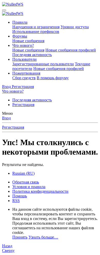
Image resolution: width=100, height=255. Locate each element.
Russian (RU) (23, 173)
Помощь (19, 196)
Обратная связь (25, 182)
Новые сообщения (28, 41)
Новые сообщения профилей (70, 50)
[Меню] (4, 10)
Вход (6, 118)
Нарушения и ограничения (35, 27)
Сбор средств (24, 78)
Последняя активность (32, 54)
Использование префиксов (35, 31)
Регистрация (23, 104)
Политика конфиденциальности (40, 191)
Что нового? (23, 45)
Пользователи (24, 59)
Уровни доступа (75, 27)
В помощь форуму (53, 78)
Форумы (19, 36)
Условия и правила (28, 186)
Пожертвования (26, 73)
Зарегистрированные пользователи (43, 64)
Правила (19, 22)
